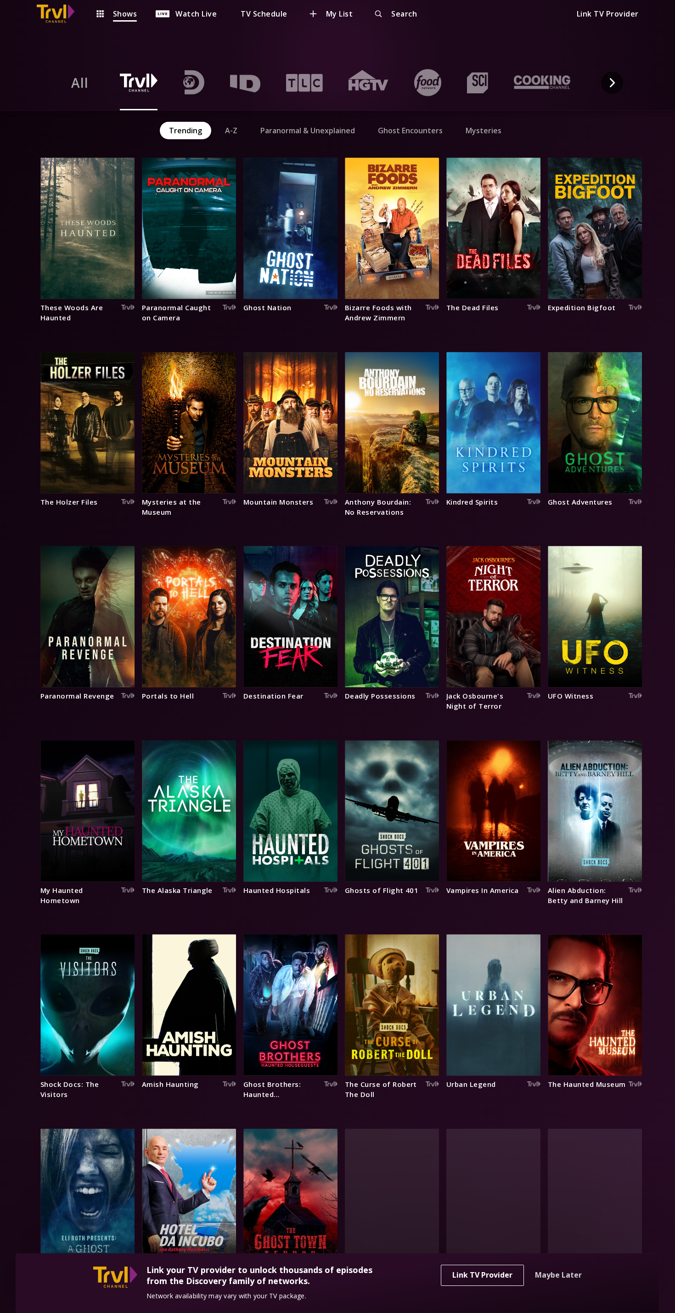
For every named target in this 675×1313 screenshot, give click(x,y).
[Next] (612, 83)
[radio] (80, 82)
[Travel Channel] (60, 14)
